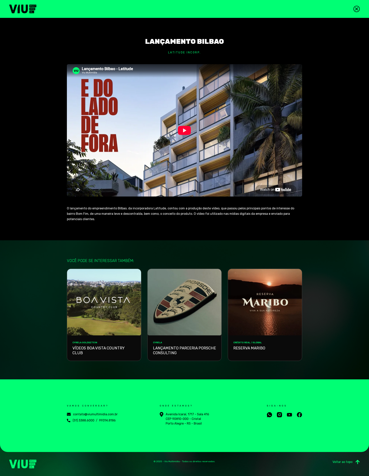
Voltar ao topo (342, 462)
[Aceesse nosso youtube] (289, 415)
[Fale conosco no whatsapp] (269, 414)
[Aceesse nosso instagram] (279, 414)
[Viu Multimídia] (22, 9)
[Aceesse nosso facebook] (299, 414)
